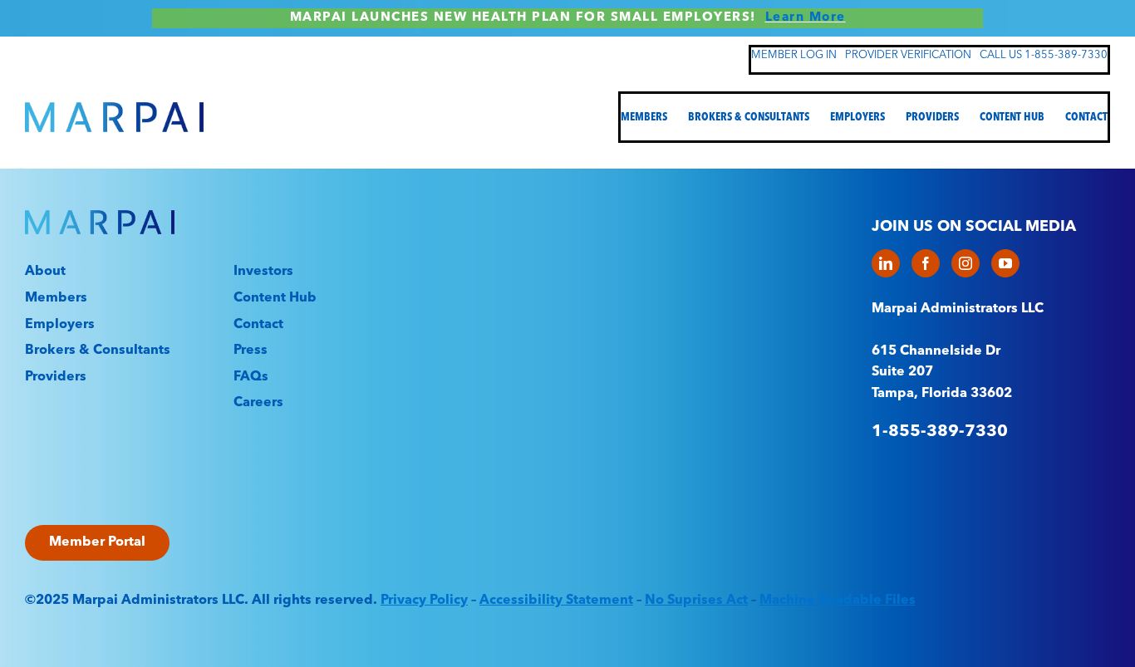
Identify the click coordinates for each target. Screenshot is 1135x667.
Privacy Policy (424, 600)
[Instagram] (965, 263)
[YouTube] (1005, 263)
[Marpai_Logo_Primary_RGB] (114, 108)
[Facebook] (925, 263)
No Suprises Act (696, 600)
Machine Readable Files (837, 600)
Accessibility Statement (556, 600)
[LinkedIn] (886, 263)
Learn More (805, 18)
